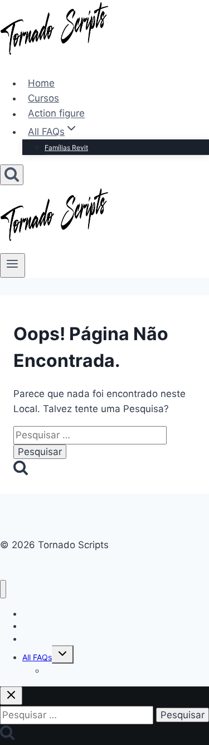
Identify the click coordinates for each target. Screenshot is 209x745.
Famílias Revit (66, 147)
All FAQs (37, 657)
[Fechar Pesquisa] (11, 695)
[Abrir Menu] (12, 265)
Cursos (43, 98)
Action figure (56, 113)
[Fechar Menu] (3, 589)
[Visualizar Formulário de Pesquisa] (11, 175)
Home (41, 83)
